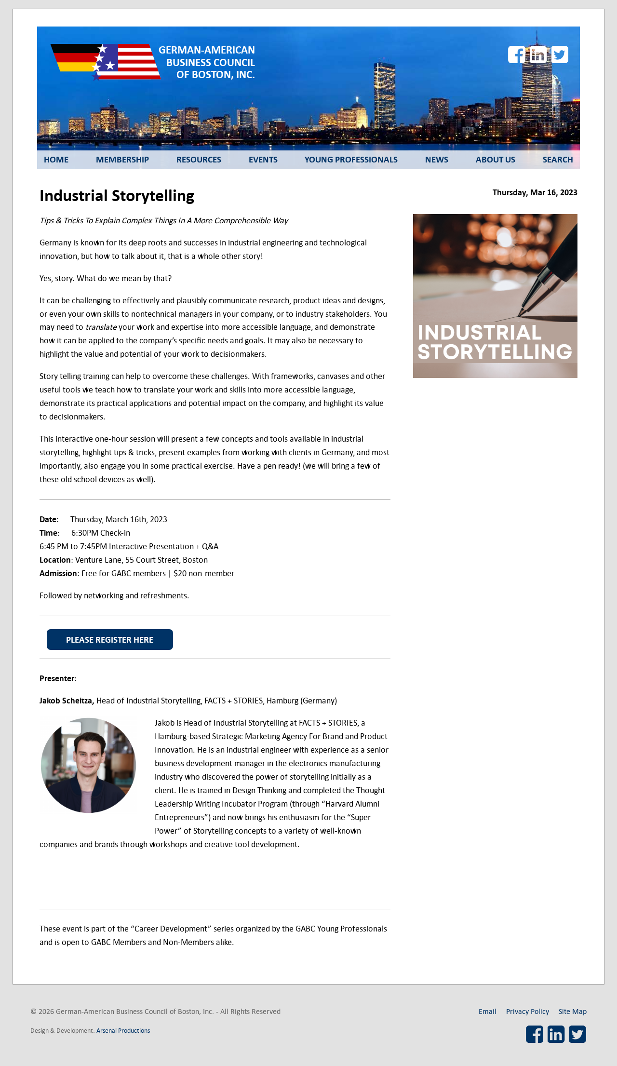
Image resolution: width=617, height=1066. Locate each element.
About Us (495, 159)
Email (487, 1011)
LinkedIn (538, 54)
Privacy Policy (527, 1011)
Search (558, 159)
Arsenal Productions (123, 1030)
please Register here (109, 640)
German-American (207, 62)
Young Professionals (351, 159)
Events (263, 159)
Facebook (516, 54)
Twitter (560, 54)
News (436, 159)
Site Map (573, 1011)
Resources (198, 159)
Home (56, 159)
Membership (122, 159)
